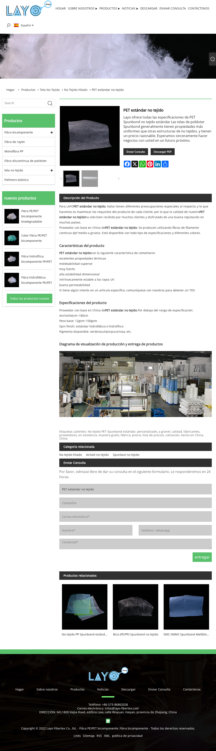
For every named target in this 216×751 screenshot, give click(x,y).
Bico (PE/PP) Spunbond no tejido (135, 634)
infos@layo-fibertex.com (122, 708)
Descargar (128, 689)
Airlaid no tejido (97, 455)
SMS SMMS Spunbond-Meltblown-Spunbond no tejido (187, 634)
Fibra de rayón (14, 142)
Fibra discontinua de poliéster (25, 161)
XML (107, 736)
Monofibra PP (13, 151)
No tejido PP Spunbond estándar (85, 634)
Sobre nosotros (47, 689)
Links (77, 736)
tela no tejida (50, 90)
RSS (99, 736)
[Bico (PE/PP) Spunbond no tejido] (135, 605)
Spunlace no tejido (126, 455)
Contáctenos (192, 689)
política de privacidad (127, 736)
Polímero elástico (16, 180)
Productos (28, 90)
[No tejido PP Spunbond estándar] (84, 605)
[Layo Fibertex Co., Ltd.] (28, 8)
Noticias (103, 689)
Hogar (19, 689)
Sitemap (88, 736)
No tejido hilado (75, 90)
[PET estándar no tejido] (71, 178)
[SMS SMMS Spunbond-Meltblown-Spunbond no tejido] (186, 605)
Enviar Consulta (136, 151)
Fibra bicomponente (18, 132)
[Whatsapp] (108, 721)
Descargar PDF (162, 151)
